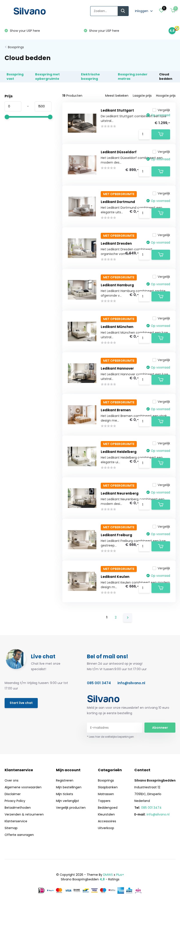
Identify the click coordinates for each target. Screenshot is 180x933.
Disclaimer (13, 794)
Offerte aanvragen (19, 835)
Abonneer (160, 727)
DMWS (108, 874)
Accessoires (107, 821)
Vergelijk (164, 110)
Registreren (64, 780)
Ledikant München (117, 326)
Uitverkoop (106, 828)
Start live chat (21, 703)
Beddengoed (107, 807)
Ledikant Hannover (117, 368)
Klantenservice (16, 821)
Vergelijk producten (71, 807)
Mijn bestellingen (68, 787)
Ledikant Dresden (116, 243)
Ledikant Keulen (115, 576)
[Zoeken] (123, 11)
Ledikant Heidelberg (119, 451)
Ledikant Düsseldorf (119, 152)
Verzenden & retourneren (24, 814)
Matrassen (106, 794)
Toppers (104, 801)
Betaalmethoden (18, 807)
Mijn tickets (64, 794)
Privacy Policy (15, 801)
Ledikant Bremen (116, 410)
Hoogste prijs (166, 95)
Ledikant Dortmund (118, 201)
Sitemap (11, 828)
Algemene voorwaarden (23, 787)
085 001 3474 (99, 683)
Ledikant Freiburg (116, 535)
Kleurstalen (106, 814)
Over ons (11, 780)
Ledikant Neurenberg (120, 493)
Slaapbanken (108, 787)
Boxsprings (16, 47)
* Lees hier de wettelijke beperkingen (110, 737)
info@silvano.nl (131, 683)
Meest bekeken (116, 95)
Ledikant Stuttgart (117, 110)
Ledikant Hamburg (117, 285)
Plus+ (120, 874)
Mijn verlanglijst (67, 801)
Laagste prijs (142, 95)
